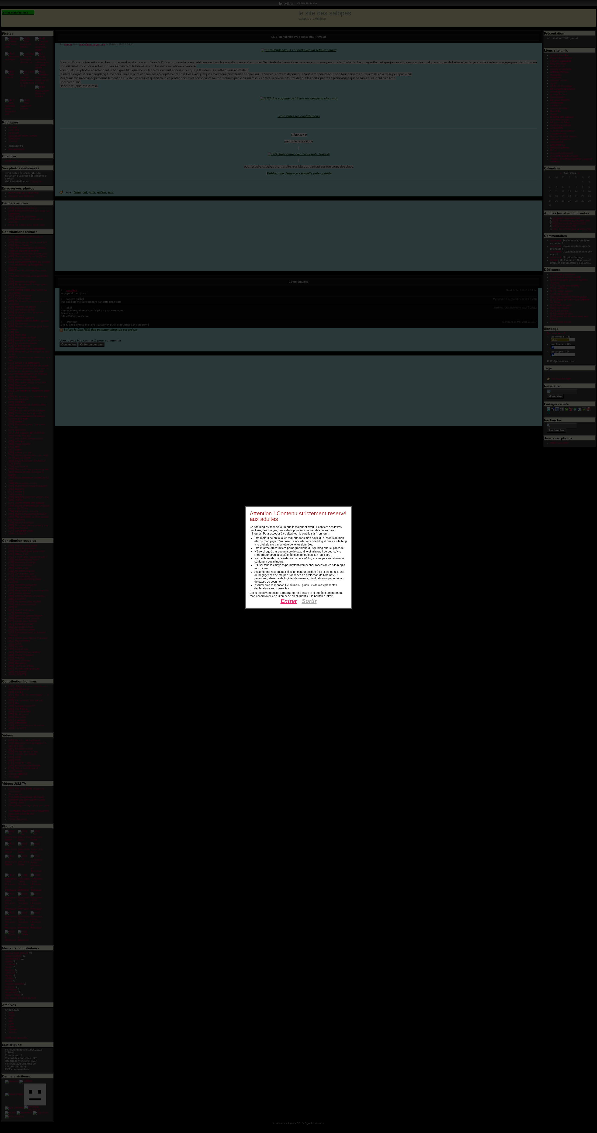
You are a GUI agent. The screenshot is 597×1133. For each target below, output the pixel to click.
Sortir (309, 601)
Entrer (289, 601)
